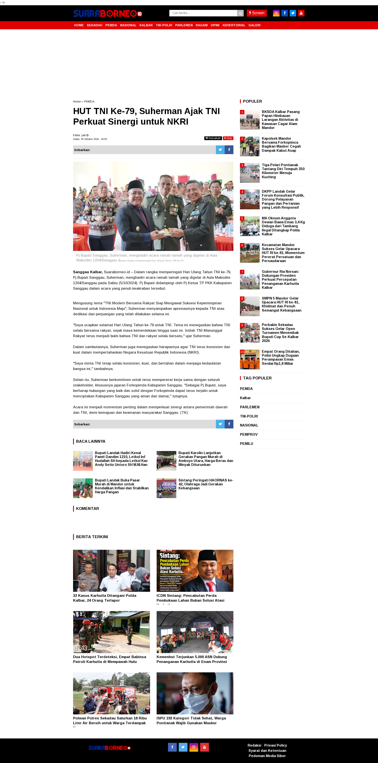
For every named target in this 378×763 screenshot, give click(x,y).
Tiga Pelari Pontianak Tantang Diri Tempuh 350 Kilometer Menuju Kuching (283, 171)
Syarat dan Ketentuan (267, 750)
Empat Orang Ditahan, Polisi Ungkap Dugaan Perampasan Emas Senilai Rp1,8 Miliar (281, 357)
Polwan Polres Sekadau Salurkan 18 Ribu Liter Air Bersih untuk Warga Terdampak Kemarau (110, 723)
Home (77, 101)
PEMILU (246, 444)
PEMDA (111, 25)
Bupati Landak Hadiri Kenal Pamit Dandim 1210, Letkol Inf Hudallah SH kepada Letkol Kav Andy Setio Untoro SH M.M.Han (121, 459)
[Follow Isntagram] (193, 747)
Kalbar (245, 398)
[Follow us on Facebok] (172, 747)
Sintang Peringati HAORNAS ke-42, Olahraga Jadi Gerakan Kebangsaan (205, 484)
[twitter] (293, 13)
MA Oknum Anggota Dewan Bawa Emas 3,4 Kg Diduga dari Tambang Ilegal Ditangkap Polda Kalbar (283, 226)
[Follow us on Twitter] (183, 747)
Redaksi (254, 745)
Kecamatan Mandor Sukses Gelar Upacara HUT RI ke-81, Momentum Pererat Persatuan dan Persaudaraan (283, 253)
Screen (257, 13)
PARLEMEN (184, 25)
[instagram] (276, 13)
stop (229, 138)
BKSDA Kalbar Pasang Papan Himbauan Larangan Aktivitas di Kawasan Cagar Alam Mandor (281, 120)
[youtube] (301, 13)
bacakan (214, 138)
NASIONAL (128, 25)
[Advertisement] (189, 64)
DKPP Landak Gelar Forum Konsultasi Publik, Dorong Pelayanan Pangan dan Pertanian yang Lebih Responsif (283, 199)
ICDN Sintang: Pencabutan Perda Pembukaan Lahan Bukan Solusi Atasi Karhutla (190, 600)
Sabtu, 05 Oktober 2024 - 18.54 (90, 139)
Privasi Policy (275, 745)
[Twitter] (220, 149)
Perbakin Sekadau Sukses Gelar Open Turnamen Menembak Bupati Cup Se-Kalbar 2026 (280, 333)
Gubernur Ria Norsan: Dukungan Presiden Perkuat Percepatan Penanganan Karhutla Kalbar (280, 279)
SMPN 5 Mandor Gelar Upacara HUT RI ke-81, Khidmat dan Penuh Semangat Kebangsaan (281, 304)
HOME (79, 25)
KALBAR (146, 25)
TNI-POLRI (164, 25)
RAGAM (202, 25)
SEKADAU (94, 25)
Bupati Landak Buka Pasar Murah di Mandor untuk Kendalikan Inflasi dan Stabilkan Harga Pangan (122, 486)
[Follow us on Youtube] (204, 747)
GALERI (254, 25)
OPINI (215, 25)
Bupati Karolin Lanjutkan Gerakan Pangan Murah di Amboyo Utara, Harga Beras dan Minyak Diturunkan (205, 459)
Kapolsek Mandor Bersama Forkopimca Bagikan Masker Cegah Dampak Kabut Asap (281, 144)
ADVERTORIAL (233, 25)
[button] (300, 23)
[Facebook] (229, 149)
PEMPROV (249, 434)
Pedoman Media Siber (267, 756)
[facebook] (284, 13)
